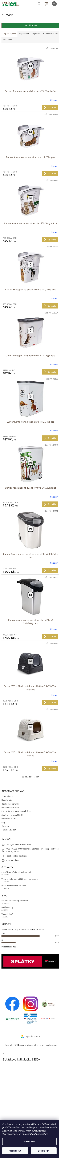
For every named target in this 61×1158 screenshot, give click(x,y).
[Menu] (54, 4)
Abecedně (7, 39)
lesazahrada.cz (12, 860)
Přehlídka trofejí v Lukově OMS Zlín (16, 872)
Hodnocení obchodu (10, 807)
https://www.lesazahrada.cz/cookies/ (30, 1134)
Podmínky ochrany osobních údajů (16, 811)
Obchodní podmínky (10, 804)
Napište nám (6, 800)
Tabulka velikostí (8, 829)
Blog (3, 822)
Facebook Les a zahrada (16, 855)
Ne (2, 940)
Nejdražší (36, 33)
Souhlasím (43, 1150)
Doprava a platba (8, 818)
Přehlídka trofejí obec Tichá (13, 885)
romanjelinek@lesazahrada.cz (19, 844)
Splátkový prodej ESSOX (12, 815)
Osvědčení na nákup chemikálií (15, 900)
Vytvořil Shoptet (33, 1036)
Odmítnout (15, 1150)
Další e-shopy (7, 907)
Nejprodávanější (50, 33)
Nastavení (29, 1141)
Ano (3, 933)
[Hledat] (39, 4)
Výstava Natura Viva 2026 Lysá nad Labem (19, 879)
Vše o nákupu (7, 796)
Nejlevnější (24, 33)
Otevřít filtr (30, 25)
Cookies (5, 826)
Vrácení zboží (7, 914)
